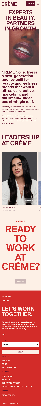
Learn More (28, 200)
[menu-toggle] (38, 3)
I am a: (4, 340)
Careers (20, 281)
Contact (30, 3)
